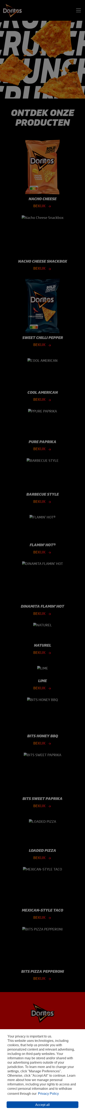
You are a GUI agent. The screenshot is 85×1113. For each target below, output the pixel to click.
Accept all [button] (42, 1105)
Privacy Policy (48, 1093)
